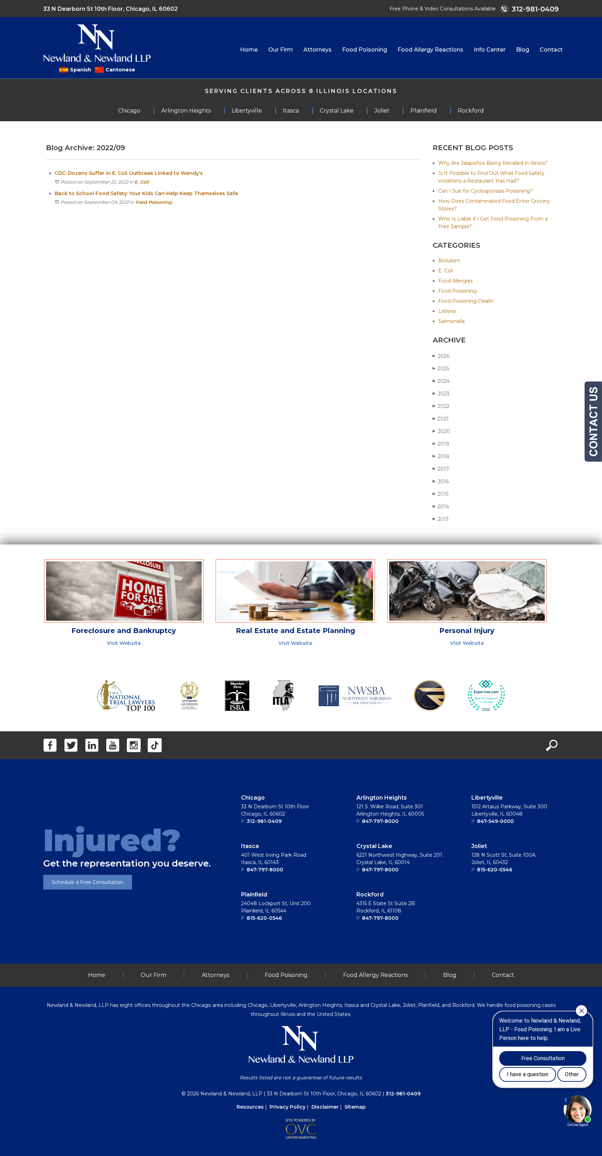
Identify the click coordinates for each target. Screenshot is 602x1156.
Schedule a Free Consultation (87, 882)
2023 (441, 394)
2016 (441, 481)
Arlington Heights (381, 797)
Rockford (370, 894)
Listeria (447, 311)
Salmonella (451, 321)
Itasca (250, 846)
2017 (441, 469)
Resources (250, 1107)
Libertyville (487, 797)
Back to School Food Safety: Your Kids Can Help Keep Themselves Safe (146, 193)
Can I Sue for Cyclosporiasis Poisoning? (485, 191)
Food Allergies (455, 281)
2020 (441, 431)
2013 (441, 519)
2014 (441, 506)
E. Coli (141, 182)
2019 (441, 444)
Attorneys (317, 49)
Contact (551, 49)
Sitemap (355, 1107)
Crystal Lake (374, 846)
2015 (440, 494)
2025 (441, 368)
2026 (441, 356)
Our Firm (280, 49)
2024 (441, 381)
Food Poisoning (364, 49)
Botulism (449, 260)
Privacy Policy (288, 1107)
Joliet (479, 846)
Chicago (253, 797)
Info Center (489, 49)
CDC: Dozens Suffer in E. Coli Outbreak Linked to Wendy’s (129, 173)
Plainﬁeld (254, 894)
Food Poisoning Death (465, 301)
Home (249, 49)
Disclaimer (325, 1107)
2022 (441, 406)
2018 (441, 456)
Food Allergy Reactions (430, 49)
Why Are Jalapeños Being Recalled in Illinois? (493, 163)
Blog (522, 49)
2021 (441, 419)
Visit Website (124, 643)
